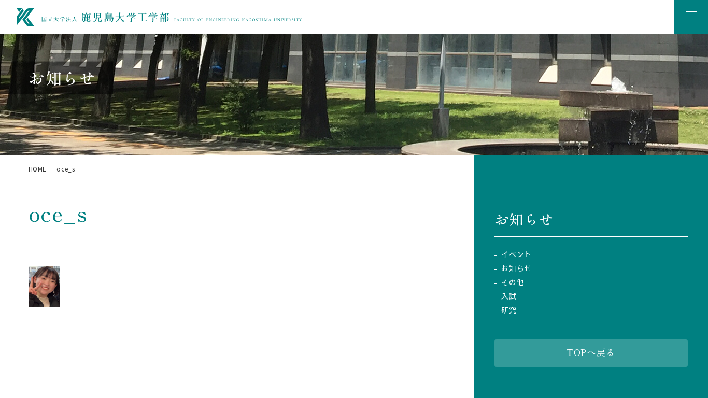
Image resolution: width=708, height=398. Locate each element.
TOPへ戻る (591, 352)
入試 (508, 296)
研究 (508, 310)
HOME (38, 168)
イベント (516, 254)
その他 (512, 282)
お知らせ (516, 268)
